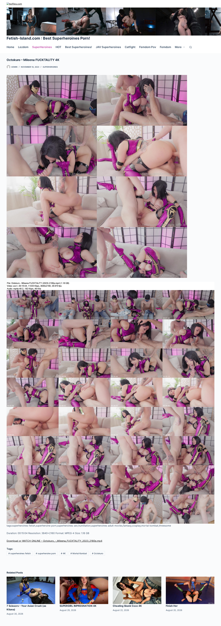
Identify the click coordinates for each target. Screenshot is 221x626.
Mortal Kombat (79, 553)
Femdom (165, 47)
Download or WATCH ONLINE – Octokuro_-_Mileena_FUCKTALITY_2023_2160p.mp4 (54, 540)
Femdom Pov (147, 47)
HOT (58, 47)
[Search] (190, 47)
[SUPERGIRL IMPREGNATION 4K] (84, 590)
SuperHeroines (42, 47)
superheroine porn (46, 553)
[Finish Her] (190, 590)
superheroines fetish (19, 553)
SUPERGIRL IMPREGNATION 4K (78, 605)
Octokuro (97, 553)
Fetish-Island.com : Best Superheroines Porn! (48, 38)
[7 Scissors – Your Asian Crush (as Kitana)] (31, 590)
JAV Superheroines (108, 47)
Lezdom (23, 47)
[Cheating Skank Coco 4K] (137, 590)
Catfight (130, 47)
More (178, 47)
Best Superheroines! (78, 47)
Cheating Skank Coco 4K (127, 605)
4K (63, 553)
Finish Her (172, 605)
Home (10, 47)
